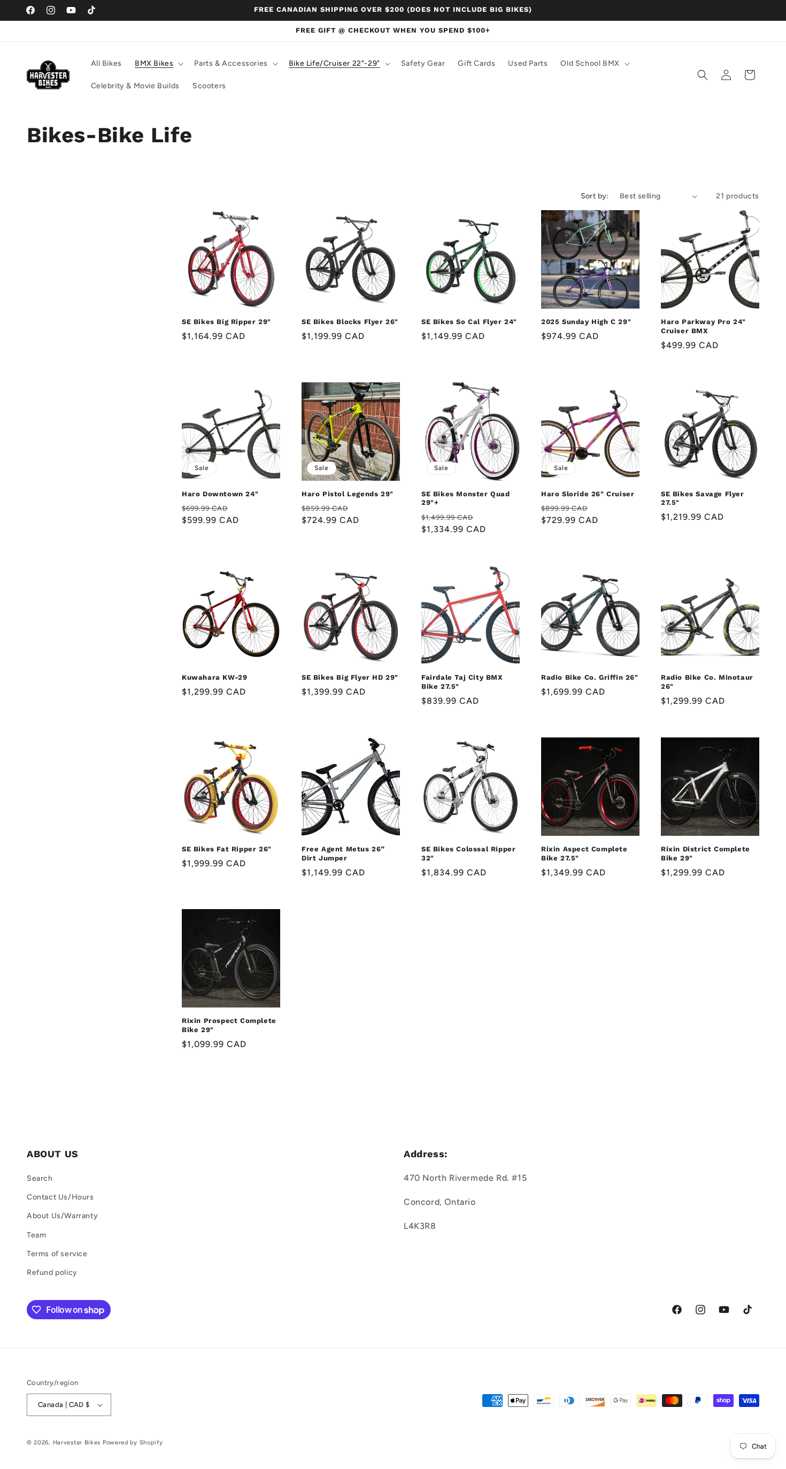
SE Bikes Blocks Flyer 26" (350, 322)
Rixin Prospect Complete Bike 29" (229, 1025)
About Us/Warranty (62, 1215)
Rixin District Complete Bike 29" (705, 853)
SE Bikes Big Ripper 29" (226, 322)
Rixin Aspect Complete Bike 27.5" (584, 853)
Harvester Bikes (77, 1442)
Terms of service (57, 1253)
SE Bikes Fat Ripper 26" (227, 849)
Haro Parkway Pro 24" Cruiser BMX (703, 326)
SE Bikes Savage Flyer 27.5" (702, 498)
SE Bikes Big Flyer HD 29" (350, 677)
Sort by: (595, 196)
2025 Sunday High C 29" (586, 322)
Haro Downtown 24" (220, 494)
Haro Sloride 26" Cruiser (587, 494)
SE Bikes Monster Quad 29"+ (465, 498)
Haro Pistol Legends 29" (348, 494)
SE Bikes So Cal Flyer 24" (469, 322)
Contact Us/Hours (60, 1197)
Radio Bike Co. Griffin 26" (589, 677)
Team (36, 1235)
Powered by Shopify (133, 1442)
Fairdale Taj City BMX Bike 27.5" (462, 681)
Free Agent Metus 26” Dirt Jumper (343, 853)
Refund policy (52, 1272)
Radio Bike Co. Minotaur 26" (707, 681)
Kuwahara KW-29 (214, 677)
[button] (158, 63)
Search (40, 1178)
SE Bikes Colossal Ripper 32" (468, 853)
